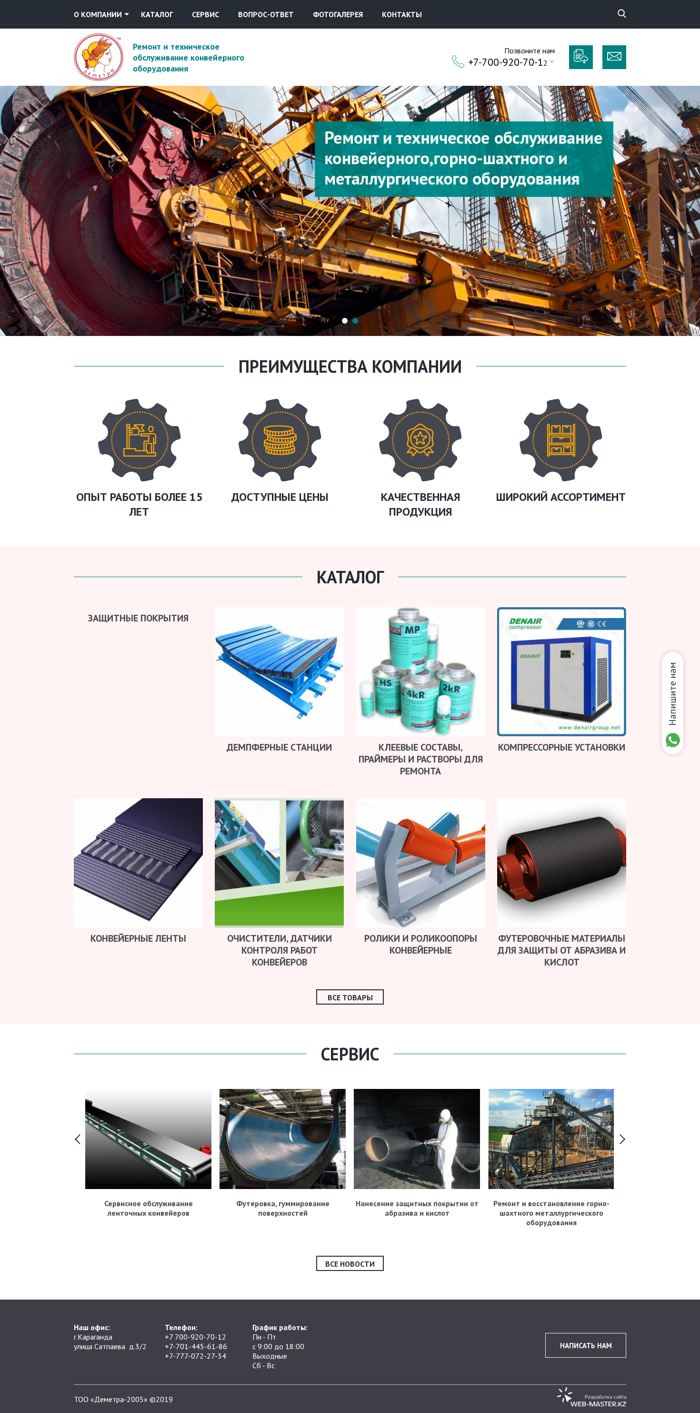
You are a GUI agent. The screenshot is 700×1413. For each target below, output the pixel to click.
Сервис (205, 14)
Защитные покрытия (138, 618)
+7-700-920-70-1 (505, 62)
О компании (98, 14)
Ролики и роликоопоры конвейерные (420, 944)
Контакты (402, 14)
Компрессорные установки (561, 747)
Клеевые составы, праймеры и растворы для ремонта (421, 759)
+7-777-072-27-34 (195, 1356)
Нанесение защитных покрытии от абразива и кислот (417, 1208)
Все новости (350, 1264)
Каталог (157, 14)
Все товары (350, 997)
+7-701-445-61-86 (196, 1346)
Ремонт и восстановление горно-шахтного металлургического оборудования (551, 1213)
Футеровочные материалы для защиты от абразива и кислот (562, 950)
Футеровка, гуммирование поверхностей (283, 1208)
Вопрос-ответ (266, 14)
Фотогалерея (338, 14)
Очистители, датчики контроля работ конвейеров (279, 950)
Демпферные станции (279, 747)
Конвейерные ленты (138, 938)
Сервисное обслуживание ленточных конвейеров (148, 1208)
